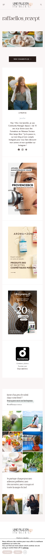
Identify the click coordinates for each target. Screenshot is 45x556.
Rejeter (18, 552)
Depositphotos (22, 368)
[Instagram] (22, 150)
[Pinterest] (26, 150)
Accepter (7, 552)
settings (25, 548)
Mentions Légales (22, 538)
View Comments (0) (21, 59)
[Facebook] (18, 150)
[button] (3, 4)
